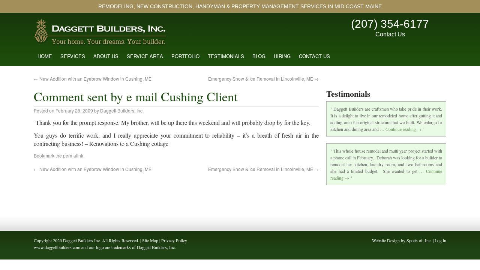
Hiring (282, 56)
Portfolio (185, 56)
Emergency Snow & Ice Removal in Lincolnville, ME (263, 78)
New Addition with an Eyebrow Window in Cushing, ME (93, 78)
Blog (259, 56)
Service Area (145, 56)
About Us (105, 56)
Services (72, 56)
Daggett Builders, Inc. (122, 110)
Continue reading (404, 129)
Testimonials (226, 56)
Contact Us (390, 34)
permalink (73, 155)
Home (45, 56)
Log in (440, 240)
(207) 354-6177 (390, 24)
